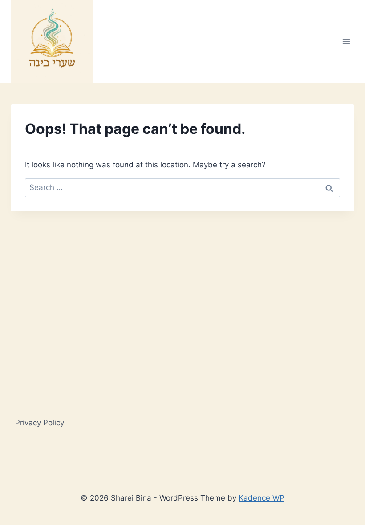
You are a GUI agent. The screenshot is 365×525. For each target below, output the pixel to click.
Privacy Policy (39, 422)
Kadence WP (261, 497)
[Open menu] (346, 41)
